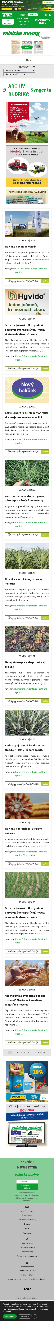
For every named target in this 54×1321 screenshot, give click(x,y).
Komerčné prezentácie (26, 356)
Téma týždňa (29, 855)
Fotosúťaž (27, 1233)
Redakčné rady (27, 1251)
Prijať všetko (9, 1316)
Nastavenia (25, 1316)
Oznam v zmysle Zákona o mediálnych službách (27, 1279)
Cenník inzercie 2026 (27, 1270)
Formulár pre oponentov (27, 1256)
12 (35, 1052)
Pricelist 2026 (27, 1275)
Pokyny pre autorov (27, 1247)
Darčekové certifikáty (27, 1219)
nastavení (7, 1311)
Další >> (41, 1052)
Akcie (27, 1228)
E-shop (27, 1224)
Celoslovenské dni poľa (26, 268)
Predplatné (27, 1215)
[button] (27, 1187)
